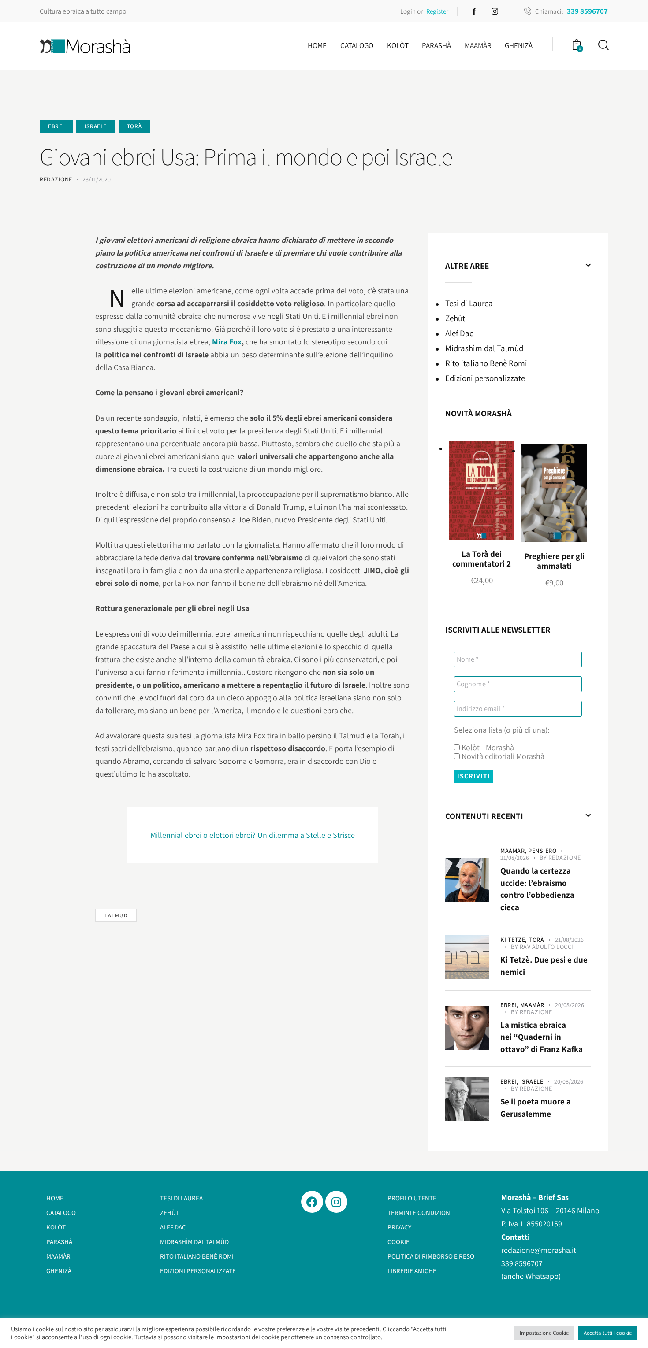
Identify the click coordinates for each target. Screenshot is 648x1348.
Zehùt (455, 318)
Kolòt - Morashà (487, 747)
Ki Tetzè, (514, 940)
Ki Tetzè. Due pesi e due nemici (544, 965)
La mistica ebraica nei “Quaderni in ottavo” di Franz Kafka (541, 1036)
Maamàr (532, 1005)
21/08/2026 (514, 858)
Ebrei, (510, 1005)
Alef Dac (459, 333)
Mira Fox (227, 342)
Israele (96, 126)
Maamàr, (514, 851)
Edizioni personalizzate (485, 378)
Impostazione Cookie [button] (544, 1333)
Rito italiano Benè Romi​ (486, 363)
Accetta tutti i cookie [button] (608, 1333)
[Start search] (602, 45)
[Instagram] (336, 1202)
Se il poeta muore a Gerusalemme (535, 1107)
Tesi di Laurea (469, 303)
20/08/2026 (569, 1005)
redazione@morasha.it (538, 1250)
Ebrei (56, 126)
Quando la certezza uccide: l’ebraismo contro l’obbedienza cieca (537, 888)
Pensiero (542, 851)
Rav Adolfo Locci (547, 947)
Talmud (115, 915)
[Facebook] (312, 1202)
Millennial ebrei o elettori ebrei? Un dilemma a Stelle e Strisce (252, 835)
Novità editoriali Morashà (502, 756)
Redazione (564, 858)
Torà (134, 126)
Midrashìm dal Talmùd (484, 348)
